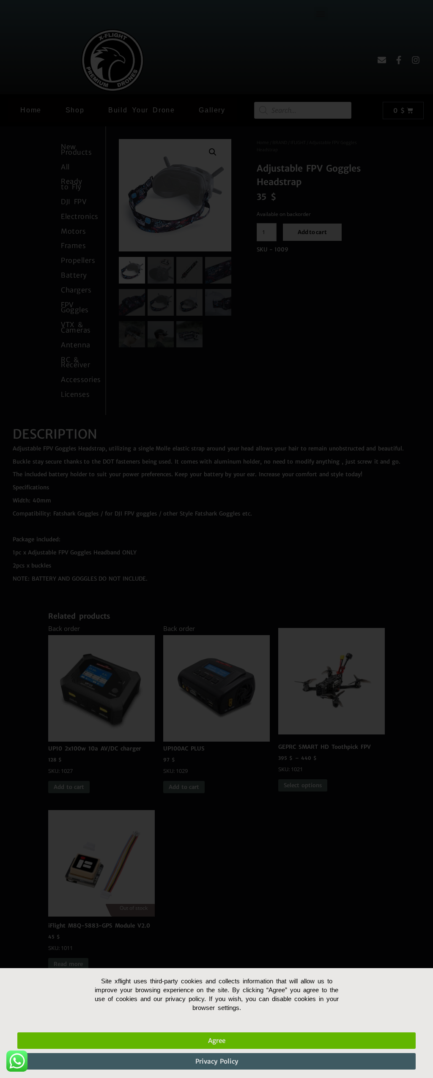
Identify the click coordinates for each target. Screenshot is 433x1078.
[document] (216, 539)
